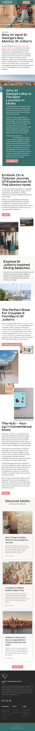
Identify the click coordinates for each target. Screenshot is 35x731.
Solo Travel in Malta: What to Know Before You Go (16, 540)
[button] (32, 2)
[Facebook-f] (5, 701)
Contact (4, 719)
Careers (4, 716)
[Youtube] (10, 701)
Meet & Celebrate (17, 712)
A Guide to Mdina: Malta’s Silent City (14, 589)
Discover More (9, 556)
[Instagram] (2, 701)
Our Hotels (15, 710)
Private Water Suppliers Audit (27, 713)
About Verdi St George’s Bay (6, 710)
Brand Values (5, 714)
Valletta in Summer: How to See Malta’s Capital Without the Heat (15, 641)
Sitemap (25, 716)
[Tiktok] (7, 701)
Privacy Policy (26, 710)
